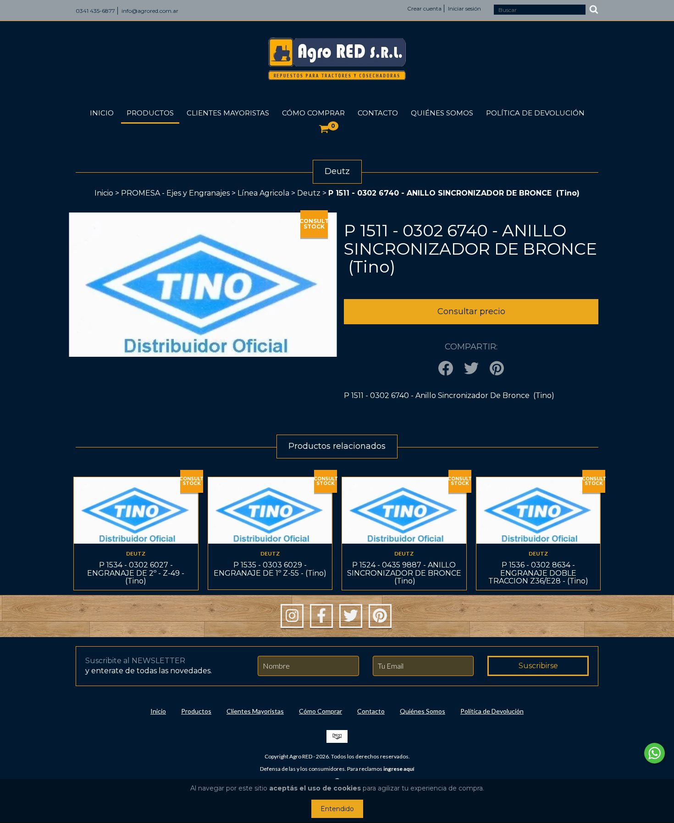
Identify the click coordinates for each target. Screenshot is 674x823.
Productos (150, 113)
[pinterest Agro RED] (380, 616)
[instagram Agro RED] (292, 616)
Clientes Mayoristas (228, 113)
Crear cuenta (424, 8)
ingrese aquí (398, 768)
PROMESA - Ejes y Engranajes (175, 193)
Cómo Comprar (313, 113)
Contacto (378, 113)
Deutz (308, 193)
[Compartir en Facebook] (445, 369)
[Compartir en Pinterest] (497, 369)
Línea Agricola (264, 193)
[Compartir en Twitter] (471, 369)
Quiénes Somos (442, 113)
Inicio (102, 113)
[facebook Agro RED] (321, 616)
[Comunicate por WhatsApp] (654, 753)
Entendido (337, 809)
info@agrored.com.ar (150, 10)
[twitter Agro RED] (350, 616)
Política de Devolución (535, 113)
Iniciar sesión (464, 8)
